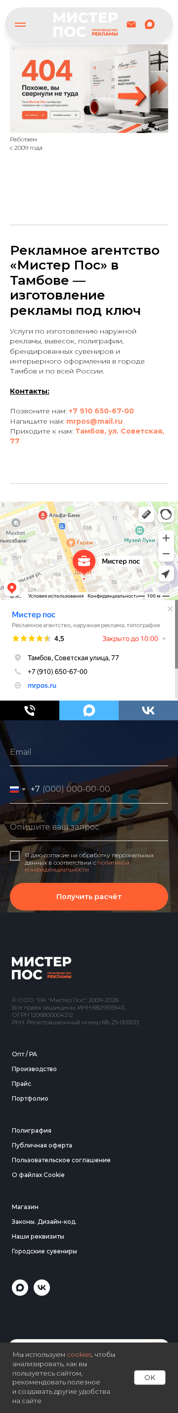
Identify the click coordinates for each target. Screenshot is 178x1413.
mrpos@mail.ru (94, 421)
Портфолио (30, 1330)
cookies (79, 1354)
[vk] (148, 710)
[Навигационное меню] (20, 25)
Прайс (21, 1315)
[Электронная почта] (131, 24)
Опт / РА (24, 1286)
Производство (34, 1301)
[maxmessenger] (149, 24)
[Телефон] (29, 710)
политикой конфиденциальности (77, 982)
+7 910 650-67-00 (101, 410)
